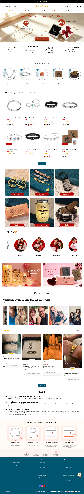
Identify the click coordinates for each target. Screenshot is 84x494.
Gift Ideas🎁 (53, 10)
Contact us (68, 462)
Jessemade (8, 491)
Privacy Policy (68, 472)
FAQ (42, 470)
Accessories (36, 10)
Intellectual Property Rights (68, 475)
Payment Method (42, 475)
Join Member (67, 10)
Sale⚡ (8, 10)
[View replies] (6, 363)
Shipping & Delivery (42, 465)
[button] (12, 6)
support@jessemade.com (17, 465)
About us (68, 465)
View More (42, 163)
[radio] (8, 125)
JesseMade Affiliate (68, 467)
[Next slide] (75, 245)
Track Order (74, 10)
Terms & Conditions (68, 470)
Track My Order (42, 462)
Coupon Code (68, 480)
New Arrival (14, 10)
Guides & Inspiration (42, 478)
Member (68, 478)
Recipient (60, 10)
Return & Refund (42, 467)
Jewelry (30, 10)
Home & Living (44, 10)
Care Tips (42, 472)
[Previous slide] (8, 245)
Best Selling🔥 (23, 10)
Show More (42, 385)
